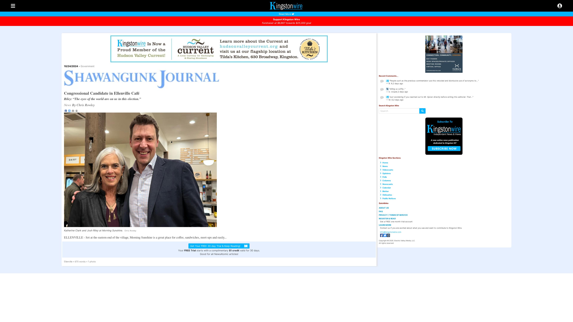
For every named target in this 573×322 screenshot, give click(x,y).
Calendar (386, 188)
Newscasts (387, 184)
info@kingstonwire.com (390, 232)
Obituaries (387, 195)
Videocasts (387, 170)
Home (385, 163)
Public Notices (389, 198)
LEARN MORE (385, 225)
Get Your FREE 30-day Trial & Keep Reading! (215, 245)
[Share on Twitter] (69, 110)
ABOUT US (384, 208)
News (385, 166)
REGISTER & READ (387, 218)
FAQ (381, 211)
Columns (386, 180)
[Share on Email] (73, 110)
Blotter (385, 191)
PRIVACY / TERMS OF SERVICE (393, 215)
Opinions (386, 173)
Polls (384, 177)
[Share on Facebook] (66, 110)
